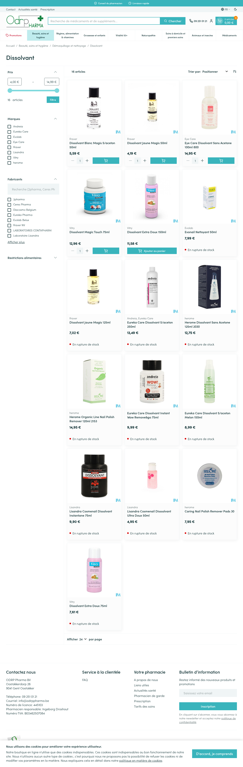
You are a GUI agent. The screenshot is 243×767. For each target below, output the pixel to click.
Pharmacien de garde (149, 696)
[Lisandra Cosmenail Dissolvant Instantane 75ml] (94, 476)
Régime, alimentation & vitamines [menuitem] (68, 35)
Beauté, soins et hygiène (33, 45)
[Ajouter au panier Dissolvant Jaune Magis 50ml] (163, 160)
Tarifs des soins (144, 706)
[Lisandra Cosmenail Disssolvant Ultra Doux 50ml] (152, 476)
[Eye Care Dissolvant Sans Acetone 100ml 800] (209, 107)
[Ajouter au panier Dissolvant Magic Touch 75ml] (106, 251)
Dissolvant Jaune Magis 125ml (89, 322)
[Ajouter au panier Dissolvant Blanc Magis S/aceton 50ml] (106, 160)
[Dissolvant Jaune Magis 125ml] (94, 287)
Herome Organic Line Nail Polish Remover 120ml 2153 (91, 419)
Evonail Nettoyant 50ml (201, 232)
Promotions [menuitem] (15, 35)
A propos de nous (146, 680)
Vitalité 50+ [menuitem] (125, 36)
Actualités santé (27, 9)
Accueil (10, 45)
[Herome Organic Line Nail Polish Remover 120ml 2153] (94, 381)
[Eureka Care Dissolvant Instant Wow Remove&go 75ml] (152, 381)
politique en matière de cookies (140, 760)
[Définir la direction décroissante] (234, 71)
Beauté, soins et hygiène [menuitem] (43, 35)
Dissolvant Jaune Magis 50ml (147, 143)
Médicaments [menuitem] (232, 36)
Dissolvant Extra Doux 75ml (88, 606)
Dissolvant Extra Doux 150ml (146, 232)
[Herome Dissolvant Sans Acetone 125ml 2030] (209, 287)
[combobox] (104, 21)
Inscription (208, 706)
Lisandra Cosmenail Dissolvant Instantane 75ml (90, 513)
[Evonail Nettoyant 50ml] (209, 197)
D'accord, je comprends (214, 753)
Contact (10, 9)
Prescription (47, 9)
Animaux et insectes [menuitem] (204, 36)
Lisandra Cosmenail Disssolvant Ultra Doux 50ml (149, 513)
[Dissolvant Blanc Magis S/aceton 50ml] (94, 107)
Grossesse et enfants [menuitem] (96, 36)
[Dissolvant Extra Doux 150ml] (152, 197)
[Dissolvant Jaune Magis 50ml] (152, 107)
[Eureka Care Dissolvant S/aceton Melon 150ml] (209, 381)
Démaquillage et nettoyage (69, 45)
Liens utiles (141, 685)
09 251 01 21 (29, 696)
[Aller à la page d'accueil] (25, 21)
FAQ (85, 680)
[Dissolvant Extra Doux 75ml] (94, 570)
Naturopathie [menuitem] (152, 36)
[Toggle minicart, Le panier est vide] (219, 20)
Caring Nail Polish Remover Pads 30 (209, 511)
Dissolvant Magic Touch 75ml (89, 232)
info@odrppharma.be (34, 700)
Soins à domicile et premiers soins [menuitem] (177, 35)
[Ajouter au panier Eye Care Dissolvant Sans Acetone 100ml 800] (221, 160)
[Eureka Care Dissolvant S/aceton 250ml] (152, 287)
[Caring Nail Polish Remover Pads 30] (209, 476)
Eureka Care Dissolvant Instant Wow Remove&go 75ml (148, 415)
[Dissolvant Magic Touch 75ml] (94, 197)
